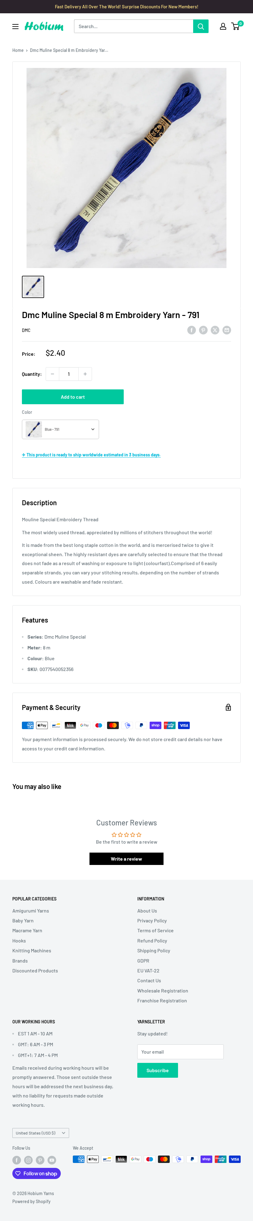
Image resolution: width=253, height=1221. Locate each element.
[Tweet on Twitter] (215, 329)
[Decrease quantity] (52, 373)
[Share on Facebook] (191, 329)
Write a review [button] (126, 859)
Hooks (19, 940)
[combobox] (60, 429)
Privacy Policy (152, 920)
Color (27, 412)
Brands (20, 960)
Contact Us (149, 980)
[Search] (201, 26)
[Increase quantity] (85, 373)
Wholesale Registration (162, 990)
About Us (147, 910)
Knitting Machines (31, 950)
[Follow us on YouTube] (52, 1160)
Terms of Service (155, 930)
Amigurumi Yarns (30, 910)
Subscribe (158, 1070)
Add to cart (73, 397)
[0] (235, 26)
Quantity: (32, 374)
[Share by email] (226, 329)
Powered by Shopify (31, 1201)
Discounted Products (35, 970)
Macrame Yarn (27, 930)
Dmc (26, 330)
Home (18, 50)
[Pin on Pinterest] (203, 329)
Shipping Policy (153, 950)
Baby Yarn (23, 920)
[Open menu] (15, 26)
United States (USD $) (35, 1132)
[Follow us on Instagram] (28, 1160)
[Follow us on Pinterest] (40, 1160)
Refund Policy (152, 940)
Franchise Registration (162, 1000)
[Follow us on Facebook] (16, 1160)
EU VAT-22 (148, 970)
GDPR (143, 960)
